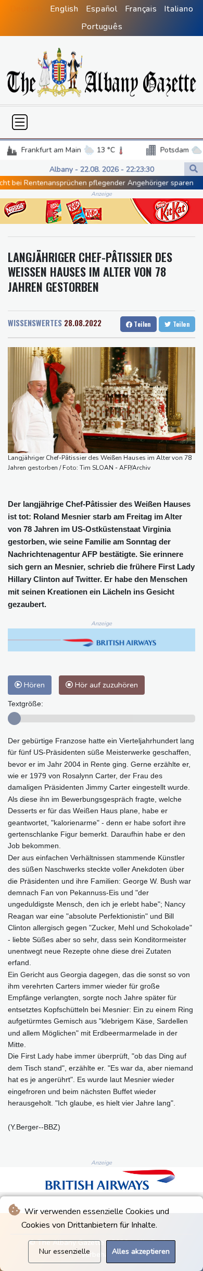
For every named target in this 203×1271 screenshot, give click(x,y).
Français (141, 9)
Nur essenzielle (64, 1251)
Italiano (178, 9)
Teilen (141, 323)
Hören (33, 685)
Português (102, 26)
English (64, 9)
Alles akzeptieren (141, 1251)
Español (102, 9)
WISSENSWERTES (35, 322)
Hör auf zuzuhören (105, 685)
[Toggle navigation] (19, 122)
